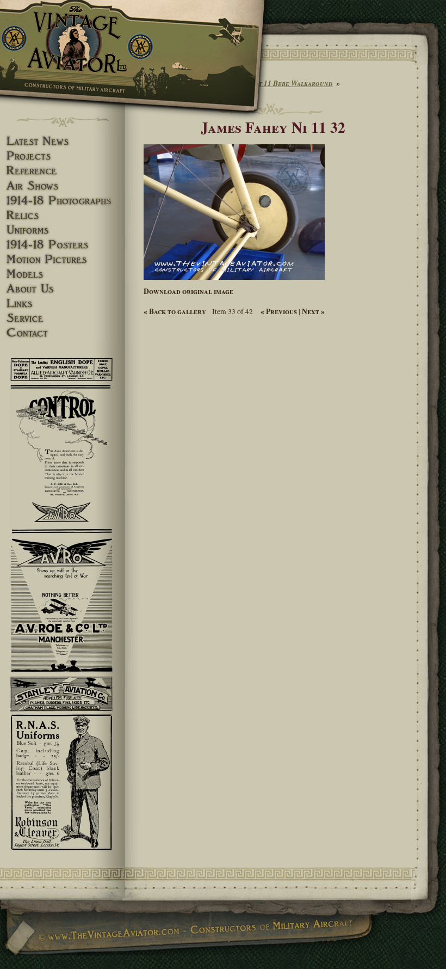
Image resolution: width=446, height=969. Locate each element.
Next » (313, 311)
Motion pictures (62, 259)
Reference (62, 170)
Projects (62, 156)
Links (62, 303)
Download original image (188, 291)
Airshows (62, 186)
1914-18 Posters (62, 244)
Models (62, 274)
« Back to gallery (175, 311)
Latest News (62, 141)
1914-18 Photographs (62, 200)
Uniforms (62, 230)
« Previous (279, 311)
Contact (62, 333)
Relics (62, 215)
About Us (62, 288)
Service (62, 318)
